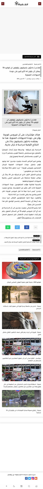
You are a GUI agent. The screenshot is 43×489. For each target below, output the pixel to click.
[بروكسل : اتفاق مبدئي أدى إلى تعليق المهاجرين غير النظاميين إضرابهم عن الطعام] (21, 346)
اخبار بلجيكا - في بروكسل (15, 475)
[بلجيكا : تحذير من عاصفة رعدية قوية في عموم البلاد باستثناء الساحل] (21, 294)
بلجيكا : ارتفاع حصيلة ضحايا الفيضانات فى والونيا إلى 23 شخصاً (23, 412)
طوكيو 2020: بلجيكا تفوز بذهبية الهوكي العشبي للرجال (24, 282)
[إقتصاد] (4, 478)
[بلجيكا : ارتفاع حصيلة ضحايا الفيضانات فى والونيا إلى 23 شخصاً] (21, 398)
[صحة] (7, 478)
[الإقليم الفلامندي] (16, 478)
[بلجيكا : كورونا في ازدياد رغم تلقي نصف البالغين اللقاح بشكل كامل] (21, 320)
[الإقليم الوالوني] (13, 478)
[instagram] (32, 478)
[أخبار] (10, 478)
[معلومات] (21, 481)
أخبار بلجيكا (37, 64)
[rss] (39, 478)
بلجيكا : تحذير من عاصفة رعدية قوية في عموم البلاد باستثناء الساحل (22, 307)
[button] (26, 227)
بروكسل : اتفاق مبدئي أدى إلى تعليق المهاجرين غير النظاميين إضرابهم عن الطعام (21, 360)
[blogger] (36, 478)
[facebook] (26, 478)
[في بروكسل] (20, 478)
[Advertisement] (21, 30)
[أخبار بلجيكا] (23, 478)
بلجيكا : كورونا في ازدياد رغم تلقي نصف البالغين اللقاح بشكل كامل (22, 334)
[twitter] (29, 478)
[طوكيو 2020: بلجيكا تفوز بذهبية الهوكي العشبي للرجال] (21, 270)
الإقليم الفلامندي (27, 64)
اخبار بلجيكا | (36, 130)
